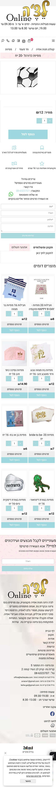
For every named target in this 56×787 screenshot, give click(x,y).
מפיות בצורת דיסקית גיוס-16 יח (14, 502)
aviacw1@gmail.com (30, 681)
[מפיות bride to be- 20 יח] (41, 422)
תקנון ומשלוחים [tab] (43, 247)
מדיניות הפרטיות (25, 551)
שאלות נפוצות (46, 658)
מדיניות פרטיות (46, 650)
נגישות (50, 647)
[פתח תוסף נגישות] (53, 756)
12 (41, 112)
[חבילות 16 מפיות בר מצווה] (14, 300)
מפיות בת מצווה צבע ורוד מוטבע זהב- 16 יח (42, 372)
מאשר (28, 781)
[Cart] (29, 41)
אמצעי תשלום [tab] (19, 247)
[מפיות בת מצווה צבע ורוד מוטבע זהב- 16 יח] (41, 365)
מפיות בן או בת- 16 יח (14, 435)
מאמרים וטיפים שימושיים (40, 654)
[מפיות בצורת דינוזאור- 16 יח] (41, 495)
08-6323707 (22, 191)
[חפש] (2, 41)
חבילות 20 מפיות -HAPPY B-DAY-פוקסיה (41, 307)
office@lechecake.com (23, 677)
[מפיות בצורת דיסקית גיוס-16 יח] (14, 495)
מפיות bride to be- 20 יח (41, 437)
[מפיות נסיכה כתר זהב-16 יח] (14, 365)
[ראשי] (28, 10)
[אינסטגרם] (24, 41)
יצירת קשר (48, 643)
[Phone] (8, 41)
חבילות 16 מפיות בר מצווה (14, 307)
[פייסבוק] (18, 41)
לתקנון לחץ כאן (44, 253)
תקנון (50, 635)
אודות (51, 639)
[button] (41, 330)
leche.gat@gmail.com (30, 685)
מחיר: (47, 112)
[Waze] (13, 41)
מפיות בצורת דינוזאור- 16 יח (42, 502)
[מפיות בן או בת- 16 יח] (14, 430)
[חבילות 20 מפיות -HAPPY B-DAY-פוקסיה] (41, 300)
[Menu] (53, 41)
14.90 (23, 384)
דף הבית (49, 631)
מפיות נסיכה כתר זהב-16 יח (14, 372)
